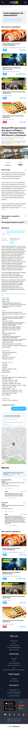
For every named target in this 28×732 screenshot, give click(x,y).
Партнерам (14, 678)
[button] (13, 444)
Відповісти (10, 488)
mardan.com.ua (13, 240)
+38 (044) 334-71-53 (14, 690)
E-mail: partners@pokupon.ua (14, 692)
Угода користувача (14, 645)
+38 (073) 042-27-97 (11, 419)
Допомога (14, 658)
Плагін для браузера (14, 663)
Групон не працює (14, 649)
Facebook (21, 207)
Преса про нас (14, 640)
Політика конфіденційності (14, 647)
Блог (14, 667)
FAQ (14, 661)
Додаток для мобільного (14, 665)
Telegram (4, 209)
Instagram (11, 242)
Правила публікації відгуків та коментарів (14, 669)
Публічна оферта (14, 681)
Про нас (14, 643)
